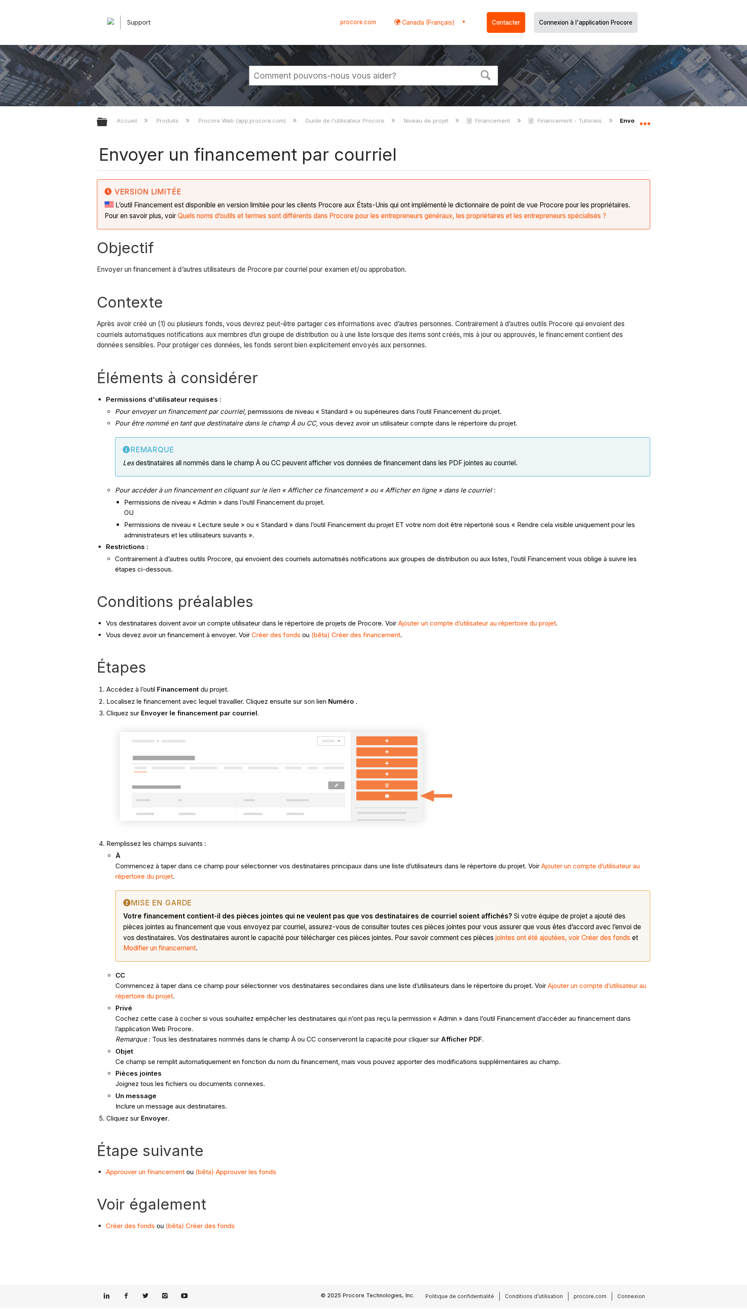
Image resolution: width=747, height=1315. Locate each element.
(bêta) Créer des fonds (200, 1226)
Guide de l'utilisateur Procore (345, 120)
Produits (168, 120)
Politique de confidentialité (459, 1296)
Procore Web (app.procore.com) (242, 120)
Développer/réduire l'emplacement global (645, 119)
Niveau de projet (427, 120)
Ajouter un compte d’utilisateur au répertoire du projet (477, 623)
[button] (486, 74)
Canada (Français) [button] (427, 22)
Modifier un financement (159, 948)
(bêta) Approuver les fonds (235, 1172)
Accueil (128, 120)
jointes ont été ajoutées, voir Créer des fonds (562, 938)
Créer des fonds (276, 635)
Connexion (631, 1296)
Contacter (506, 22)
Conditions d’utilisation (534, 1296)
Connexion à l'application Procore (585, 22)
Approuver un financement (145, 1172)
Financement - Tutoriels (569, 120)
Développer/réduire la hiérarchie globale (107, 122)
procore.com (358, 22)
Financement (492, 120)
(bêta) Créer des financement (355, 635)
